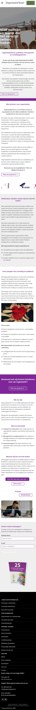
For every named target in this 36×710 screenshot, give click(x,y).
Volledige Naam (5, 535)
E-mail (3, 543)
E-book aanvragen (9, 552)
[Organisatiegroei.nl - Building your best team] (15, 3)
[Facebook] (2, 699)
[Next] (34, 187)
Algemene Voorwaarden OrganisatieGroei (18, 705)
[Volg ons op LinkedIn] (5, 699)
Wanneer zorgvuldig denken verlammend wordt (16, 509)
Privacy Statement (12, 704)
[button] (2, 3)
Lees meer (5, 515)
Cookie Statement (22, 704)
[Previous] (2, 187)
